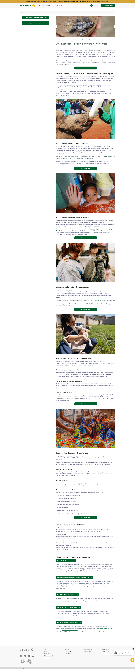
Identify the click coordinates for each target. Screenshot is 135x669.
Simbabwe (106, 156)
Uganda (58, 230)
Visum (45, 651)
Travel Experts (66, 396)
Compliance (105, 653)
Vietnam (92, 229)
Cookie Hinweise (106, 651)
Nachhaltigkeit (68, 653)
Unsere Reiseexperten (87, 651)
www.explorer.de (77, 1)
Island (104, 300)
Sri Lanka (65, 158)
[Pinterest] (29, 656)
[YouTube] (33, 656)
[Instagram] (25, 656)
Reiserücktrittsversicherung (70, 630)
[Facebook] (21, 656)
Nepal (97, 229)
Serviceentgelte (47, 657)
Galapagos (84, 300)
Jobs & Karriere (68, 651)
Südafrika (94, 156)
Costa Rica (87, 158)
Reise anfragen (108, 5)
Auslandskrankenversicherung (104, 628)
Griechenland (98, 300)
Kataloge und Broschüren (49, 655)
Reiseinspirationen (47, 653)
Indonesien (91, 300)
